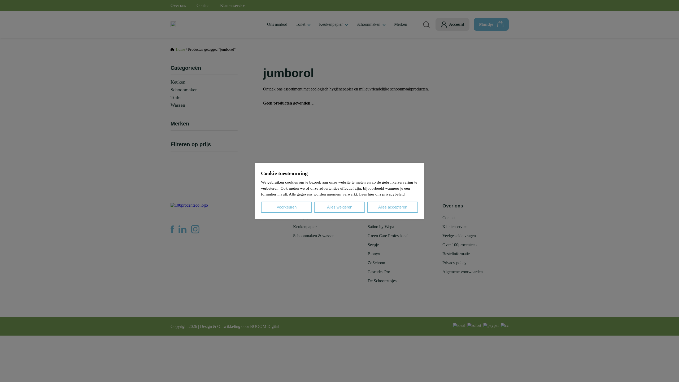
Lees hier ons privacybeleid (382, 194)
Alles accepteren (392, 207)
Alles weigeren (339, 207)
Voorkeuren (287, 207)
